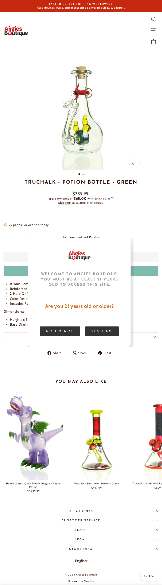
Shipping (64, 203)
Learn (81, 529)
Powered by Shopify (81, 581)
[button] (81, 199)
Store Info (81, 548)
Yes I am (101, 331)
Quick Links (81, 510)
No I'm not (60, 331)
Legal (81, 539)
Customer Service (81, 520)
